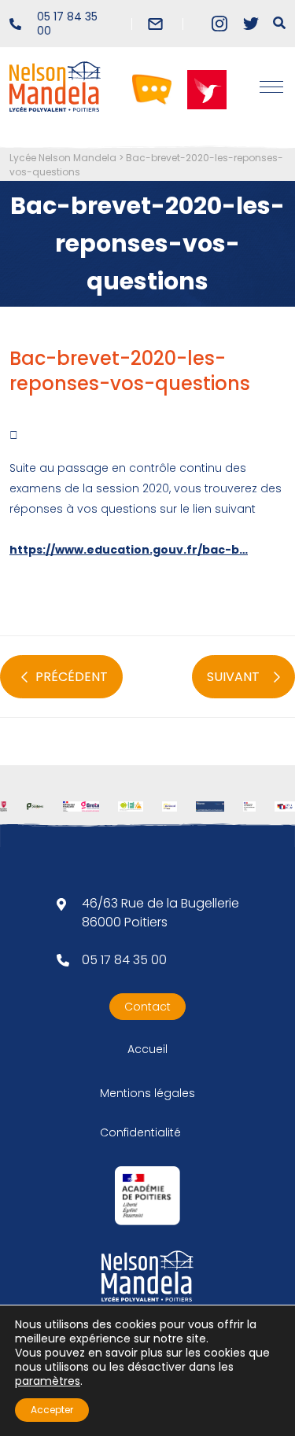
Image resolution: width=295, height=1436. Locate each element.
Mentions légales (147, 1093)
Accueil (147, 1049)
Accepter (52, 1409)
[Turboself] (207, 89)
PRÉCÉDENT (71, 677)
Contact (147, 1006)
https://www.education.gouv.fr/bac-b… (128, 550)
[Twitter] (251, 23)
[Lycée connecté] (151, 89)
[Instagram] (219, 23)
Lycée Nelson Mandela (62, 157)
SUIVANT (233, 677)
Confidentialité (140, 1132)
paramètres (47, 1381)
